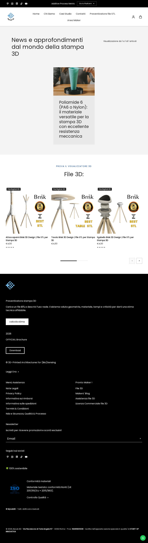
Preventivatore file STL (102, 13)
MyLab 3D (17, 529)
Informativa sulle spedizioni (21, 403)
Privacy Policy (13, 393)
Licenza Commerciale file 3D (91, 403)
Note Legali (12, 388)
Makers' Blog (82, 393)
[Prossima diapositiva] (139, 261)
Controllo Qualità (36, 497)
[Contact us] (143, 538)
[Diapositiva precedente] (132, 261)
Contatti (80, 13)
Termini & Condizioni (17, 408)
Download (15, 350)
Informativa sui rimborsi (19, 398)
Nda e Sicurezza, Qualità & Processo (26, 413)
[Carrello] (140, 17)
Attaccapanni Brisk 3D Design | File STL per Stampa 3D (27, 239)
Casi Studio (65, 13)
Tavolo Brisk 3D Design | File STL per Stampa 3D (73, 239)
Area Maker (74, 20)
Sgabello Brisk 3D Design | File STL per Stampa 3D (115, 239)
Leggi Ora (11, 371)
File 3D (79, 388)
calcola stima (17, 321)
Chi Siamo (49, 13)
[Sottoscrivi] (140, 438)
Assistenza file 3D (85, 398)
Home (36, 13)
